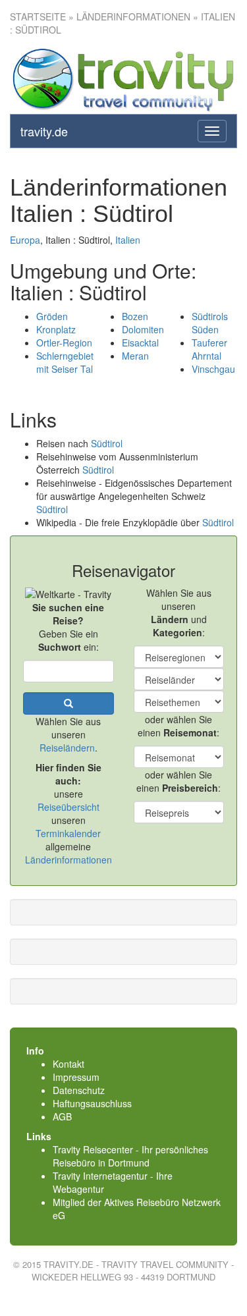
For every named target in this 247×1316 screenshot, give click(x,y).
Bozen (135, 316)
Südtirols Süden (210, 323)
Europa (25, 239)
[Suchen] (68, 703)
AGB (62, 1116)
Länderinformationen (68, 859)
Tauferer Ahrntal (209, 349)
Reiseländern (67, 747)
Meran (135, 355)
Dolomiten (143, 329)
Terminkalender (68, 833)
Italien (127, 239)
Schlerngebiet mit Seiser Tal (65, 362)
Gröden (52, 316)
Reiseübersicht (68, 806)
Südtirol (107, 443)
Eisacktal (140, 342)
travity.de (44, 131)
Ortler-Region (64, 342)
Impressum (76, 1076)
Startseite (38, 16)
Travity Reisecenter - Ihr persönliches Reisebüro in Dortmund (130, 1156)
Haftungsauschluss (92, 1103)
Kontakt (68, 1063)
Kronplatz (56, 329)
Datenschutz (79, 1090)
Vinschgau (213, 368)
